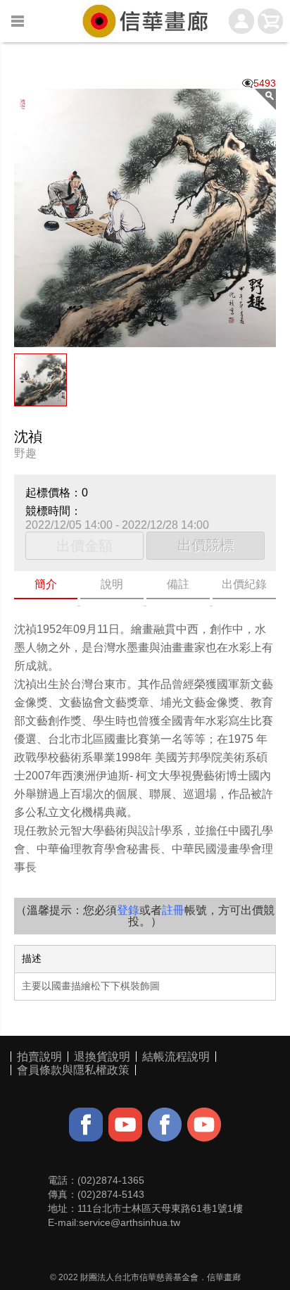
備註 (178, 584)
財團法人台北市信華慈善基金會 (139, 1277)
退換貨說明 (102, 1057)
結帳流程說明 (176, 1057)
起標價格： (53, 493)
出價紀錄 (244, 584)
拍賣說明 (39, 1057)
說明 (112, 584)
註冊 (173, 910)
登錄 (128, 910)
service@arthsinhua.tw (129, 1222)
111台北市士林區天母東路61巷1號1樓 (160, 1208)
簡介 (45, 584)
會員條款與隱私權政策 (73, 1070)
